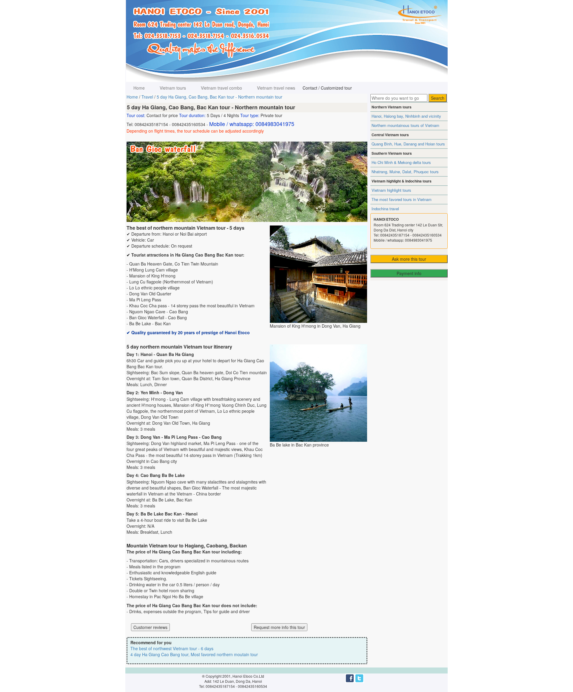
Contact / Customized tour (327, 88)
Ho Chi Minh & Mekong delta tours (401, 162)
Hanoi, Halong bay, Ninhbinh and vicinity (406, 116)
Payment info (409, 273)
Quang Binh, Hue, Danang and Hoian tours (408, 144)
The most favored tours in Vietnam (402, 199)
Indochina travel (385, 208)
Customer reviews (150, 627)
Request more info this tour (279, 627)
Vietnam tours (173, 88)
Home (139, 88)
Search (437, 98)
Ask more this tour (409, 259)
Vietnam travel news (276, 88)
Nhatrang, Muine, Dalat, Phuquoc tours (405, 171)
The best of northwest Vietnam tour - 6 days (171, 648)
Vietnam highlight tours (391, 190)
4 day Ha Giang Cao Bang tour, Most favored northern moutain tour (194, 654)
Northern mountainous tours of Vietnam (405, 125)
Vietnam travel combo (221, 88)
